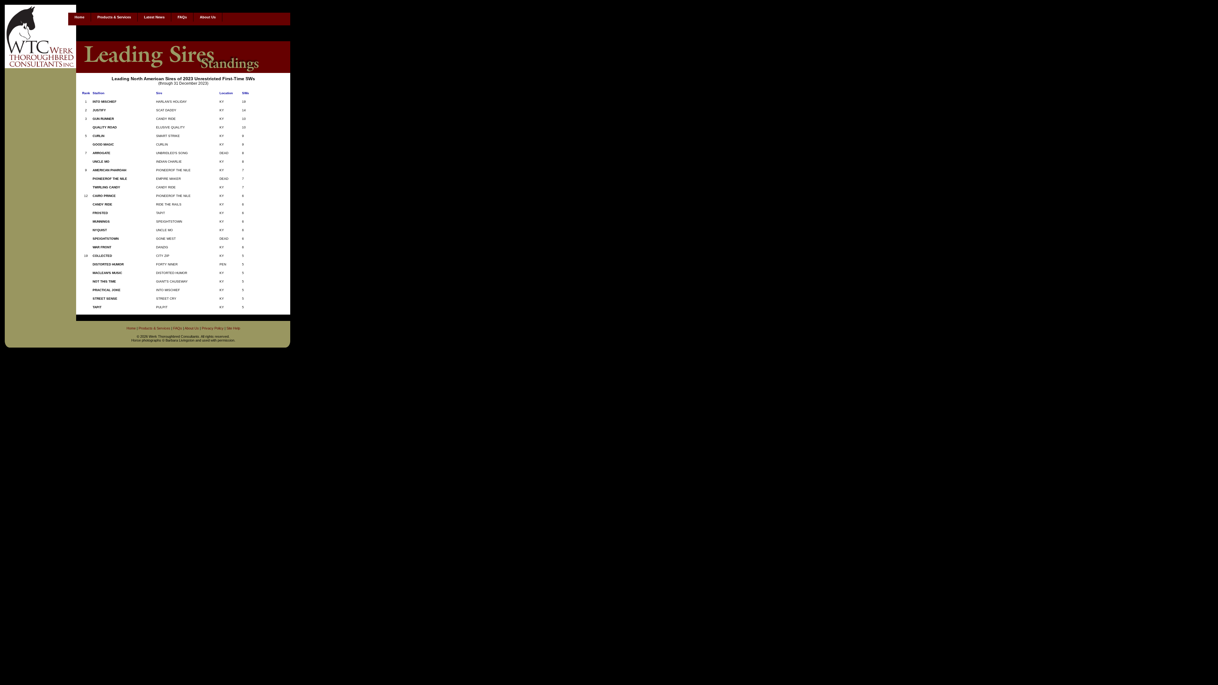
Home (79, 17)
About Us (208, 17)
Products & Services (114, 17)
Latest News (154, 17)
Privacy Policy (213, 328)
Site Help (233, 328)
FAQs (182, 17)
